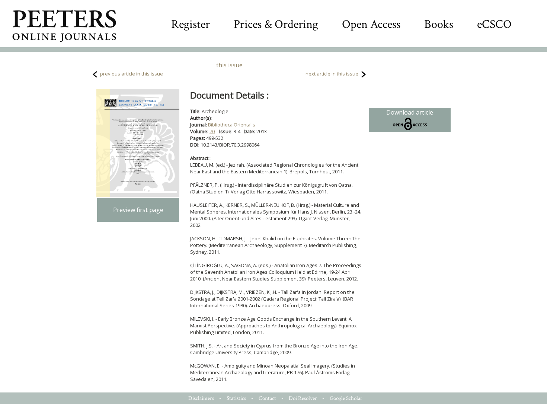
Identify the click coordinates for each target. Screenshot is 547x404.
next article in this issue (332, 73)
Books (438, 24)
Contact (267, 398)
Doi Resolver (303, 398)
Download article (409, 112)
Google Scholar (346, 398)
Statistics (236, 398)
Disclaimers (201, 398)
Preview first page (138, 210)
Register (190, 24)
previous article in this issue (131, 73)
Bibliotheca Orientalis (231, 124)
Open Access (371, 24)
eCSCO (494, 24)
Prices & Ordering (276, 24)
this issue (229, 65)
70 (212, 131)
